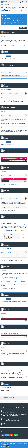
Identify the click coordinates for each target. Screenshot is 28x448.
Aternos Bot (5, 397)
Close (8, 446)
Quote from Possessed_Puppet (9, 93)
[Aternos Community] (5, 1)
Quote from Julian (5, 350)
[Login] (23, 1)
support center (11, 23)
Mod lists (5, 423)
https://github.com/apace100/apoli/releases (10, 277)
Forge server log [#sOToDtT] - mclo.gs (8, 184)
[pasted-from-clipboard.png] (14, 159)
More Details (3, 446)
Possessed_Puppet (14, 10)
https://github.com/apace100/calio (8, 278)
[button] (26, 1)
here (18, 20)
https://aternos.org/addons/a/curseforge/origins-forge (12, 224)
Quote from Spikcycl (6, 175)
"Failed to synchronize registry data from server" (13, 407)
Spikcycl (10, 288)
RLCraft (4, 411)
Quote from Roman (6, 72)
